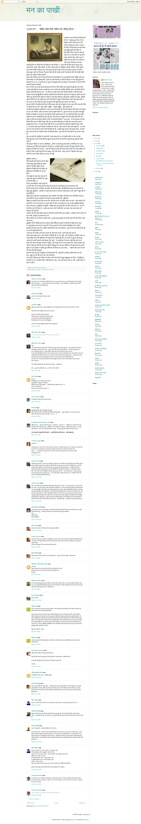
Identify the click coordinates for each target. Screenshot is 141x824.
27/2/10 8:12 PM (36, 769)
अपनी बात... (98, 257)
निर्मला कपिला (34, 553)
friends (38, 269)
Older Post (82, 803)
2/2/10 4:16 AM (35, 287)
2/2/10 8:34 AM (35, 402)
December (99, 146)
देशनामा (97, 247)
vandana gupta (36, 441)
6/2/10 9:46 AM (35, 694)
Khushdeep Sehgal (37, 650)
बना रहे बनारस (98, 261)
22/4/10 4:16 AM (36, 784)
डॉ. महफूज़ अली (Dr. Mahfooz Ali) (40, 422)
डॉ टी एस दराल (35, 293)
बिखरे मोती (97, 353)
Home (56, 803)
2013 (96, 138)
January (98, 168)
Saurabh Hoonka (36, 775)
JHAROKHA (99, 295)
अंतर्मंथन (97, 211)
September (99, 151)
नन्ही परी (97, 300)
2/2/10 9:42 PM (35, 455)
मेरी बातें (97, 237)
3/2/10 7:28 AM (35, 558)
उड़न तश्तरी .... (98, 197)
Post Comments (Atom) (41, 806)
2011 (96, 141)
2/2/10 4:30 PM (35, 416)
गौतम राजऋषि (35, 725)
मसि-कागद (97, 329)
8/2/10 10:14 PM (36, 742)
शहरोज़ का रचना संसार (100, 373)
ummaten (98, 202)
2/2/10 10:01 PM (36, 477)
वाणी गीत (33, 407)
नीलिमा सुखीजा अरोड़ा (36, 672)
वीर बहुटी (97, 315)
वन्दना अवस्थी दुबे (35, 683)
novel (42, 269)
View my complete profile (100, 107)
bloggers (34, 269)
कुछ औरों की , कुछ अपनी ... (101, 286)
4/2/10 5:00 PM (35, 666)
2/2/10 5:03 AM (35, 298)
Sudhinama (98, 182)
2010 (96, 143)
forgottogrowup (99, 368)
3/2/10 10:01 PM (36, 600)
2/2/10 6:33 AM (35, 391)
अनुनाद (96, 232)
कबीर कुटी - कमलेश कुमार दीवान (39, 564)
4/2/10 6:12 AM (35, 644)
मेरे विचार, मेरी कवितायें (100, 348)
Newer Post (30, 803)
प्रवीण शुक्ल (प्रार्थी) (36, 507)
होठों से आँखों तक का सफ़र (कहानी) (104, 161)
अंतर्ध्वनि (97, 363)
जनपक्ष (96, 281)
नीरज (96, 223)
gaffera (74, 819)
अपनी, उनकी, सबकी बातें (101, 276)
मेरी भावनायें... (98, 206)
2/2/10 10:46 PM (36, 519)
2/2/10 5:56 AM (35, 326)
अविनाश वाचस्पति (35, 711)
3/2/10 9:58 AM (35, 589)
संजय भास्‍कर (34, 525)
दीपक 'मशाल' (34, 700)
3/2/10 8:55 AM (35, 574)
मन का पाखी (43, 10)
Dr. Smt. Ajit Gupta (100, 252)
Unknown (34, 304)
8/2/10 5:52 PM (35, 705)
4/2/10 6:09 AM (35, 631)
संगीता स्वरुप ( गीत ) (36, 332)
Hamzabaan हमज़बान (101, 339)
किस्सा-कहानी (98, 271)
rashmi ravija (35, 461)
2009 (96, 171)
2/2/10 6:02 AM (35, 370)
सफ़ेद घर (97, 290)
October (98, 148)
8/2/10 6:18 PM (35, 720)
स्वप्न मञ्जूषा (34, 376)
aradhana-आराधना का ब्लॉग (102, 305)
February (99, 158)
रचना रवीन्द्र (98, 344)
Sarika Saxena (36, 536)
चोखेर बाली (97, 377)
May (97, 156)
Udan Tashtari (35, 397)
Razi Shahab (35, 595)
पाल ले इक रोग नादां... (100, 310)
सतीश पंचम (34, 606)
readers (47, 269)
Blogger (86, 819)
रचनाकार (97, 266)
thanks (51, 269)
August (98, 153)
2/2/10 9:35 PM (35, 435)
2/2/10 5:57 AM (35, 337)
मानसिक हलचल (99, 177)
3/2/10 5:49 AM (35, 547)
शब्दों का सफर (98, 192)
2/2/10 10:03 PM (36, 501)
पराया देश (97, 324)
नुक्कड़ (96, 227)
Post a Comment (34, 799)
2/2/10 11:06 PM (36, 530)
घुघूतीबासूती (98, 319)
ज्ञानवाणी (97, 187)
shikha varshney (36, 279)
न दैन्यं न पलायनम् (99, 242)
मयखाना (97, 358)
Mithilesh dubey (36, 580)
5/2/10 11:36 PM (36, 677)
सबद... (96, 334)
